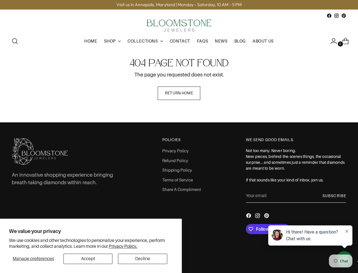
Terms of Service (177, 180)
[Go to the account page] (331, 41)
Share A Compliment (181, 189)
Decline (142, 258)
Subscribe (334, 195)
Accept (88, 258)
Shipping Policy (177, 170)
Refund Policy (175, 160)
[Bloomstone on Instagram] (336, 15)
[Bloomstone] (179, 26)
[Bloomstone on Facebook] (329, 15)
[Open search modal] (14, 41)
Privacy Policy (175, 151)
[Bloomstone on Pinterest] (343, 15)
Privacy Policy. (123, 246)
